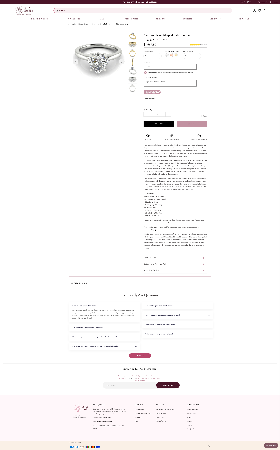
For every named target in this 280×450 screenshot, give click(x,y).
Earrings (189, 417)
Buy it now (192, 124)
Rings (68, 24)
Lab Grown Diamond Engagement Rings (83, 24)
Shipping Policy (161, 413)
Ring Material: (188, 51)
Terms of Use (132, 378)
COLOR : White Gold (172, 51)
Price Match (159, 92)
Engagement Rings (192, 409)
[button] (142, 10)
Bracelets (189, 421)
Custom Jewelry (139, 409)
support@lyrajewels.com (269, 2)
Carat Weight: (149, 51)
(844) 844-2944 (105, 417)
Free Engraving (149, 98)
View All (140, 355)
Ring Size (147, 62)
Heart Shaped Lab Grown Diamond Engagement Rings (112, 24)
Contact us (138, 417)
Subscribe (168, 385)
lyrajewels (76, 417)
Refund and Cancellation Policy (165, 409)
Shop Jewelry (191, 429)
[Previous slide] (75, 61)
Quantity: (148, 110)
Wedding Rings (191, 413)
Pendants (189, 425)
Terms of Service (161, 421)
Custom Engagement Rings (143, 413)
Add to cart (159, 124)
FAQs (136, 421)
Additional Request (151, 77)
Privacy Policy (160, 417)
